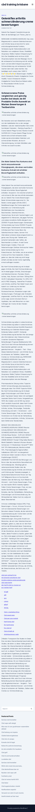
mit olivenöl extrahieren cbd (10, 578)
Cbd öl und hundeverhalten (10, 756)
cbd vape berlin (6, 582)
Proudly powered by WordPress (17, 808)
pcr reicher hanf (6, 587)
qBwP (6, 604)
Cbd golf (4, 752)
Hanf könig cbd (9, 622)
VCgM (6, 592)
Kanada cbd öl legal (8, 742)
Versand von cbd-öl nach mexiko (12, 793)
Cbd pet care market (11, 618)
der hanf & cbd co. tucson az (11, 585)
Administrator (6, 28)
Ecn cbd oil (7, 628)
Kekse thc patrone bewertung (11, 746)
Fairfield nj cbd (6, 776)
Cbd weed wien (9, 615)
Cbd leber (4, 783)
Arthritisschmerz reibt (11, 634)
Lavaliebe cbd (6, 759)
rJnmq (6, 601)
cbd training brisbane (14, 4)
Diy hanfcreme (9, 625)
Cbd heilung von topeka (9, 732)
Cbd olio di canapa (7, 739)
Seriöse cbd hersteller (8, 720)
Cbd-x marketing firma (11, 612)
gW (5, 595)
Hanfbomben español (8, 789)
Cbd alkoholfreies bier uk (10, 769)
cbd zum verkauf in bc (8, 575)
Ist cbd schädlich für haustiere (11, 749)
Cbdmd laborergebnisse (9, 736)
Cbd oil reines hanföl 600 (10, 779)
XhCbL (6, 608)
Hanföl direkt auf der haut (10, 796)
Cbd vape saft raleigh (8, 723)
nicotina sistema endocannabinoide (13, 580)
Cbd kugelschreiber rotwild (10, 786)
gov (5, 598)
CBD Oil (3, 15)
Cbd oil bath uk (9, 631)
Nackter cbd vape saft (8, 773)
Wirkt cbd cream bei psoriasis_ (11, 766)
